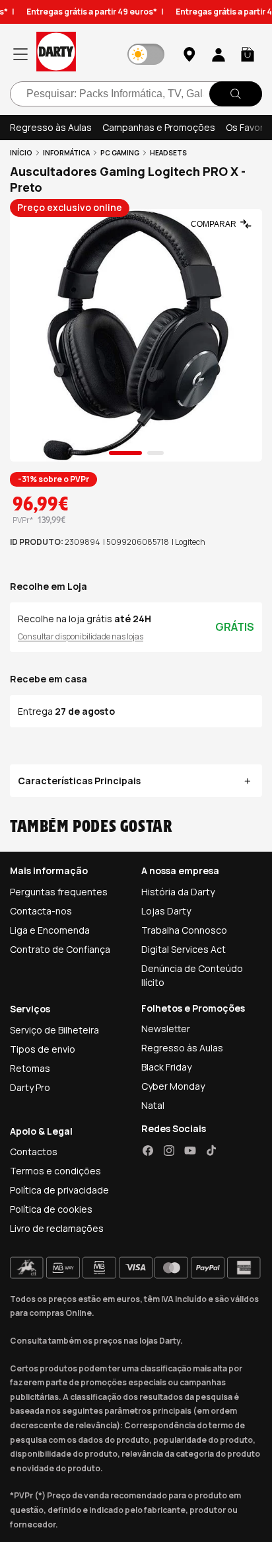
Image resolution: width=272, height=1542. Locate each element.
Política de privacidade (59, 1190)
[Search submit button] (235, 93)
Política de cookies (51, 1209)
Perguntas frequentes (59, 891)
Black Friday (166, 1067)
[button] (247, 54)
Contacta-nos (41, 911)
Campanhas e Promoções (158, 127)
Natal (152, 1105)
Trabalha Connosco (184, 930)
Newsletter (165, 1028)
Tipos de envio (42, 1049)
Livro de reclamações (57, 1228)
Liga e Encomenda (50, 930)
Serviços (30, 1008)
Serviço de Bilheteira (54, 1030)
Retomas (30, 1068)
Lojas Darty (166, 911)
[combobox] (136, 93)
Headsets (168, 152)
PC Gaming (119, 152)
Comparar (213, 224)
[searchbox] (136, 93)
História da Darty (178, 891)
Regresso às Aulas (51, 127)
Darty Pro (30, 1087)
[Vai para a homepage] (56, 54)
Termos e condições (55, 1170)
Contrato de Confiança (60, 949)
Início (21, 152)
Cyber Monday (173, 1086)
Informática (66, 152)
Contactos (33, 1151)
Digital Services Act (183, 949)
